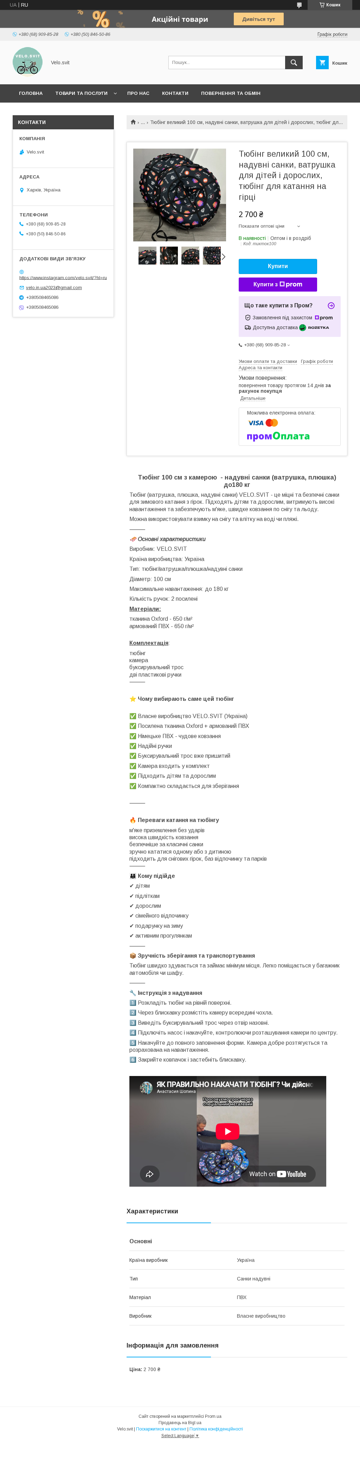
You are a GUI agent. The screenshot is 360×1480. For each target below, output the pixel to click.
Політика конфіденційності (216, 1429)
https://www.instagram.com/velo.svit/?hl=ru (63, 277)
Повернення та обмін (231, 93)
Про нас (138, 93)
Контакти (175, 93)
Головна (31, 93)
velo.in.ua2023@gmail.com (54, 287)
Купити (278, 266)
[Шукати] (294, 62)
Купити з (265, 284)
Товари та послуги (81, 93)
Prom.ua (213, 1416)
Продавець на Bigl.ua (180, 1422)
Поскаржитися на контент (161, 1429)
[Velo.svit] (28, 75)
